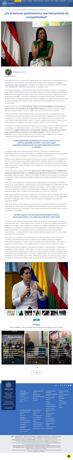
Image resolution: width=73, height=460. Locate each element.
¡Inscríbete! (64, 10)
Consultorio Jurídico (50, 408)
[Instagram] (64, 385)
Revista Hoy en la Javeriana (38, 428)
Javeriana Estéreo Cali (24, 422)
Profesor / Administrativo (38, 0)
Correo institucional (37, 417)
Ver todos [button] (35, 372)
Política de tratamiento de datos (50, 438)
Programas (15, 10)
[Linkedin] (39, 320)
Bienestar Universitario (56, 436)
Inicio (2, 9)
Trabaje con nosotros (37, 426)
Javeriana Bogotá (62, 401)
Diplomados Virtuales (50, 397)
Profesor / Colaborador (64, 394)
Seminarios (48, 399)
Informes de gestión (50, 418)
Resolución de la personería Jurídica (23, 438)
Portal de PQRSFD (43, 448)
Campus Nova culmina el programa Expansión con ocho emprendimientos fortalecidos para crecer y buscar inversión (12, 353)
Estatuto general (18, 436)
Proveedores (61, 398)
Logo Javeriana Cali (24, 431)
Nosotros (42, 10)
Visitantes (61, 407)
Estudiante (30, 0)
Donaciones (22, 415)
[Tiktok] (66, 385)
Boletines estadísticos (50, 419)
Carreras (35, 392)
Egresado (47, 0)
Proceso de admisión (24, 397)
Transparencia (57, 10)
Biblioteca (22, 413)
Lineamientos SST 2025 (51, 426)
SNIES (12, 436)
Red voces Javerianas (37, 424)
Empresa (56, 0)
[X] (36, 320)
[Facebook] (34, 320)
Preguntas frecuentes (37, 422)
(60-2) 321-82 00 (8, 398)
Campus (34, 413)
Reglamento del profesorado (43, 436)
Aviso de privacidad (37, 438)
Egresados (61, 396)
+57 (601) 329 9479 (9, 403)
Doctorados (35, 400)
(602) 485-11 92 (11, 396)
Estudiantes (61, 392)
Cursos (47, 401)
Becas (21, 401)
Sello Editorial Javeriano (25, 429)
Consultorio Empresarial (51, 406)
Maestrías (35, 398)
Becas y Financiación (23, 10)
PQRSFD (34, 421)
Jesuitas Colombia (63, 403)
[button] (71, 4)
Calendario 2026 (36, 412)
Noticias (8, 9)
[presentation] (6, 313)
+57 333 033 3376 (10, 404)
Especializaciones (36, 394)
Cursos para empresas (50, 404)
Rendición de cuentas (50, 421)
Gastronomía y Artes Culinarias (15, 85)
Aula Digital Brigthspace (25, 412)
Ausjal (60, 405)
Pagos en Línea (23, 399)
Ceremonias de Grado (37, 415)
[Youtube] (70, 385)
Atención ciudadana (49, 10)
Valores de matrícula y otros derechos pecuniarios (50, 415)
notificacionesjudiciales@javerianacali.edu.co (21, 442)
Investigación (36, 10)
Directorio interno (36, 419)
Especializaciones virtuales (38, 396)
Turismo (59, 83)
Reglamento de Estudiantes (30, 436)
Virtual (52, 0)
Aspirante (24, 0)
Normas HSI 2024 (49, 428)
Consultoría (48, 402)
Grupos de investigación (25, 420)
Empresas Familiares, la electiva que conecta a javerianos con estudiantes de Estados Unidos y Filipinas (59, 353)
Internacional (62, 0)
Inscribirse (22, 396)
